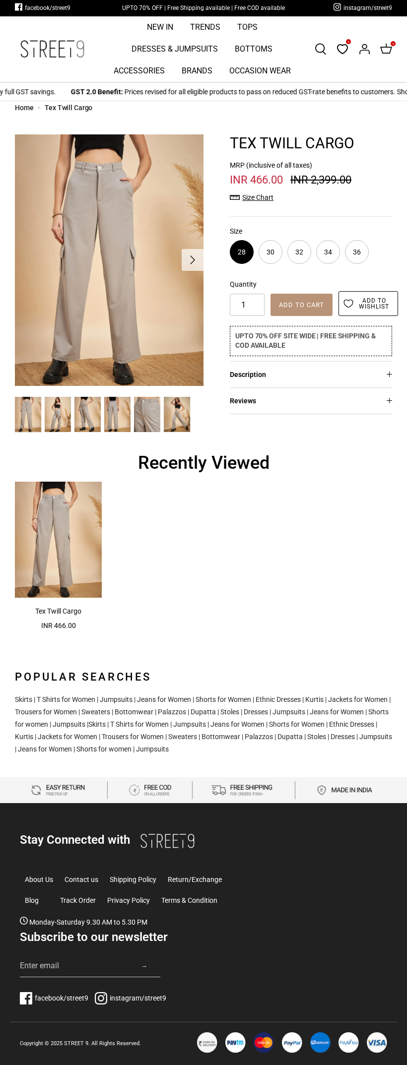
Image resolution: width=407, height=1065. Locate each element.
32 (299, 252)
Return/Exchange (195, 879)
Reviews (243, 401)
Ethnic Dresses (278, 699)
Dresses (256, 712)
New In (160, 27)
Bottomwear (134, 712)
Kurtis (314, 699)
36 (357, 252)
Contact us (81, 879)
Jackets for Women (358, 699)
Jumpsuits (116, 699)
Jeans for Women (164, 699)
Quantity (243, 284)
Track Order (78, 900)
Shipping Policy (133, 879)
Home (24, 108)
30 (270, 252)
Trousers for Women (46, 712)
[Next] (193, 260)
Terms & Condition (189, 900)
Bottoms (253, 49)
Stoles (229, 712)
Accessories (139, 70)
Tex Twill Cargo (68, 108)
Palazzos (172, 712)
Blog (32, 900)
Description (248, 374)
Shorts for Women (223, 699)
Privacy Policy (128, 900)
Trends (205, 27)
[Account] (364, 49)
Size (236, 231)
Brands (197, 70)
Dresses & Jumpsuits (175, 49)
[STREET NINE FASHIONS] (52, 49)
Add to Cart (301, 305)
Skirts (23, 699)
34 (328, 252)
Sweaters (95, 712)
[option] (109, 260)
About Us (39, 879)
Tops (247, 27)
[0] (342, 49)
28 (242, 252)
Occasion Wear (260, 70)
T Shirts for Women (66, 699)
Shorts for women (104, 749)
